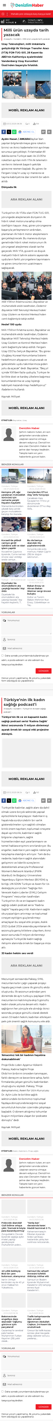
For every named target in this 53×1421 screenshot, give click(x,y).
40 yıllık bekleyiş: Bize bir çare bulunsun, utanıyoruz (13, 1274)
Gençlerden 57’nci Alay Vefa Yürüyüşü (38, 493)
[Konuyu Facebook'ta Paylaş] (3, 132)
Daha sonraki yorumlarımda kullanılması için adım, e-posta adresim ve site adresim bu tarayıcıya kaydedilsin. (25, 660)
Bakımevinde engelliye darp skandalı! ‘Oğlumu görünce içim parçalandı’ (11, 1321)
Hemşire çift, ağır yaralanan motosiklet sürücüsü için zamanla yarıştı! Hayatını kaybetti (13, 497)
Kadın (15, 1151)
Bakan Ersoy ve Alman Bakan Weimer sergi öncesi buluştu (39, 590)
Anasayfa (8, 39)
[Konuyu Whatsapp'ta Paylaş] (14, 132)
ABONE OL (28, 132)
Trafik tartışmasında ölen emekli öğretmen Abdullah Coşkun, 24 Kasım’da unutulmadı (39, 1321)
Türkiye (14, 486)
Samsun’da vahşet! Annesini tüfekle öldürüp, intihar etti (38, 1274)
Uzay (25, 420)
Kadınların (23, 1151)
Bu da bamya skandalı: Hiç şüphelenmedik (36, 543)
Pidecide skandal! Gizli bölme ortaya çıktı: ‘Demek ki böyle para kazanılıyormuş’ (13, 1227)
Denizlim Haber (29, 428)
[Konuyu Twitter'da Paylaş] (9, 132)
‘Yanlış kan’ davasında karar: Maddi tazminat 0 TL (39, 1226)
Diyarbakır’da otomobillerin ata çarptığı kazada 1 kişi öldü (13, 587)
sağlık (36, 1151)
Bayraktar (17, 420)
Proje (30, 1151)
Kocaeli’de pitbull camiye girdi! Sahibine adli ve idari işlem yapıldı (13, 544)
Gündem (17, 39)
